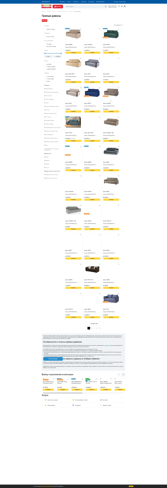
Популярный (105, 96)
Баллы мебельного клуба (81, 400)
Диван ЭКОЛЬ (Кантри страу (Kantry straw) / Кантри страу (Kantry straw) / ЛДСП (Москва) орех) (48, 382)
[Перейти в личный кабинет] (125, 7)
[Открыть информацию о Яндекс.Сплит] (70, 48)
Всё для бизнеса (100, 1)
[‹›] (111, 93)
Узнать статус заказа (120, 1)
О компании (91, 1)
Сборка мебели (51, 405)
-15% (66, 118)
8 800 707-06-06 (112, 7)
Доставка (83, 1)
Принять (131, 486)
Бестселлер (105, 37)
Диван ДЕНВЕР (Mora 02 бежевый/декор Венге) (77, 382)
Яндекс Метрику (48, 486)
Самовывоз (78, 405)
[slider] (44, 53)
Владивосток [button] (46, 1)
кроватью (107, 345)
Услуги (68, 1)
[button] (80, 29)
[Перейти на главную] (46, 7)
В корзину (73, 52)
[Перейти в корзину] (122, 7)
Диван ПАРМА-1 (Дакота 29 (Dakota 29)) (105, 382)
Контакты (76, 1)
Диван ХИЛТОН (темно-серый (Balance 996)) (118, 382)
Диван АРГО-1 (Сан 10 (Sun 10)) (91, 382)
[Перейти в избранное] (119, 7)
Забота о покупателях (112, 5)
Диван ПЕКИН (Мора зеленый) (62, 382)
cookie (42, 486)
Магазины (62, 1)
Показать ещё (94, 323)
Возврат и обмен (107, 405)
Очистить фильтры (53, 358)
